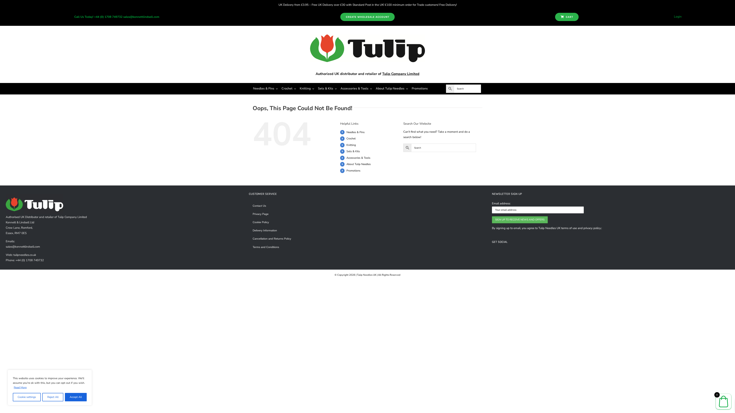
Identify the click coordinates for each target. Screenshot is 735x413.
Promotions (353, 170)
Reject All (53, 397)
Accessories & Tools (358, 158)
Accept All (76, 397)
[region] (50, 387)
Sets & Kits (353, 151)
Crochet (351, 138)
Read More (20, 387)
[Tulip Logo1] (367, 36)
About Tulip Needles (358, 164)
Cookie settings (27, 397)
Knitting (351, 145)
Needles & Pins (355, 132)
